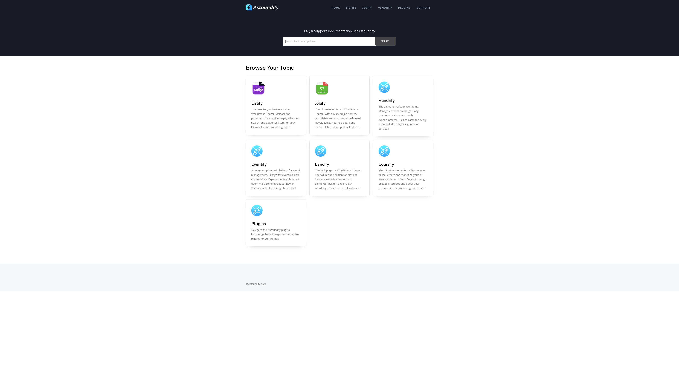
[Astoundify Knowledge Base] (262, 9)
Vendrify (385, 8)
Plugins (404, 8)
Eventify (259, 164)
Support (424, 8)
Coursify (386, 164)
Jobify (367, 8)
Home (336, 8)
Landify (322, 164)
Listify (351, 8)
